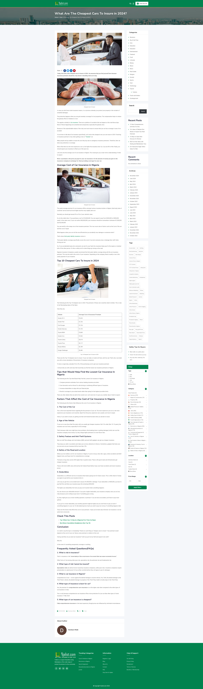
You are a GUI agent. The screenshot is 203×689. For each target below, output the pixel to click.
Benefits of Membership (133, 669)
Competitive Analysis (133, 274)
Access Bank (132, 248)
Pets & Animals (135, 402)
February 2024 (134, 190)
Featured (132, 54)
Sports (132, 80)
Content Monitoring (133, 277)
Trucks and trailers (135, 95)
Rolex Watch (132, 332)
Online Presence (132, 306)
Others (133, 404)
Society (132, 77)
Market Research (133, 297)
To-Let (131, 382)
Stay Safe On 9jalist (108, 672)
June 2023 (133, 213)
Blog (104, 661)
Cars (85, 611)
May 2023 (132, 215)
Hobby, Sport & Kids (136, 415)
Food (131, 57)
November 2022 (134, 233)
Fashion (135, 92)
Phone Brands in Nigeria (134, 326)
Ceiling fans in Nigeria (134, 270)
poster (80, 669)
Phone (141, 319)
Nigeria (130, 300)
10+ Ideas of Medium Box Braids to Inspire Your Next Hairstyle (137, 132)
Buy (131, 376)
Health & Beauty (136, 417)
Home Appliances (136, 413)
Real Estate (133, 71)
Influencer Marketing (133, 290)
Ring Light (131, 329)
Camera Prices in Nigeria (134, 261)
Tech (131, 83)
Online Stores (132, 310)
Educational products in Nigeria (87, 667)
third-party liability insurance (72, 236)
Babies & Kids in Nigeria (137, 450)
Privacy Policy (130, 661)
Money (132, 63)
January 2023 (133, 227)
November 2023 (134, 198)
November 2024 (134, 175)
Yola (130, 462)
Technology (133, 86)
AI (137, 248)
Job (131, 380)
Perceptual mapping (133, 319)
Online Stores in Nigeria (134, 313)
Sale (131, 374)
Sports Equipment (83, 664)
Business (132, 37)
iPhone (141, 290)
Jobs (133, 410)
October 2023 (134, 201)
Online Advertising (133, 303)
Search (131, 106)
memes (140, 297)
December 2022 (134, 230)
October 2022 (134, 235)
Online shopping (142, 306)
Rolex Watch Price (141, 332)
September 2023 (134, 204)
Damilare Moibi (72, 611)
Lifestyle (132, 60)
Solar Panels (132, 393)
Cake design (138, 254)
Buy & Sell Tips (134, 40)
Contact (105, 667)
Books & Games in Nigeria (138, 448)
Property (133, 400)
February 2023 (134, 224)
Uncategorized (134, 98)
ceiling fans (143, 267)
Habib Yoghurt (132, 280)
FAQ (104, 669)
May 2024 (132, 181)
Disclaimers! (130, 664)
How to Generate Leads (134, 287)
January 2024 (133, 193)
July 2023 (132, 210)
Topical (132, 88)
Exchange (132, 378)
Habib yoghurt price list (134, 283)
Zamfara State (133, 460)
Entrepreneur (142, 277)
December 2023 (134, 195)
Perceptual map (132, 316)
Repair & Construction (137, 397)
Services (134, 395)
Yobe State (132, 464)
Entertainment (134, 51)
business (141, 251)
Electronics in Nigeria (137, 426)
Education (132, 46)
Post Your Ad (143, 3)
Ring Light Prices (139, 329)
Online (135, 300)
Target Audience (132, 339)
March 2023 (133, 221)
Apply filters (137, 487)
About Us (105, 664)
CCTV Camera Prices (133, 267)
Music (131, 66)
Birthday (142, 248)
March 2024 (133, 187)
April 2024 (133, 184)
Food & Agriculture (136, 420)
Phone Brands (132, 323)
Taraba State (132, 469)
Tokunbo (88, 137)
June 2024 (133, 178)
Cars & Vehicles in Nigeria (85, 658)
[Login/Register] (133, 3)
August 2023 (133, 207)
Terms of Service (131, 667)
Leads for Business (133, 293)
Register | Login (107, 658)
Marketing (142, 293)
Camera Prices (132, 257)
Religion (132, 74)
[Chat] (130, 3)
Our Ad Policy (130, 658)
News (131, 68)
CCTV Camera (132, 264)
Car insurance (74, 122)
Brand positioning (133, 251)
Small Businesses (133, 336)
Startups (141, 336)
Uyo (130, 466)
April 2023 (133, 218)
